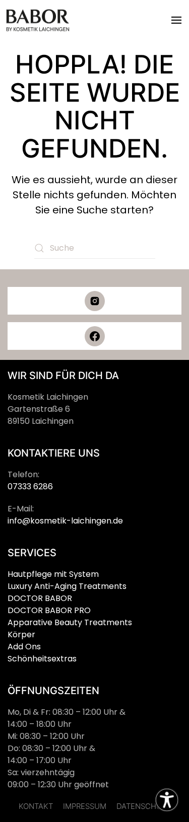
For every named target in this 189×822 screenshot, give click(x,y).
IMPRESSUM (84, 806)
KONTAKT (36, 806)
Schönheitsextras (42, 658)
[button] (176, 20)
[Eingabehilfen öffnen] (167, 800)
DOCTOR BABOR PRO (49, 610)
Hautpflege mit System (53, 574)
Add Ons (24, 646)
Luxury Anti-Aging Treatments (67, 586)
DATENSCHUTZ (143, 806)
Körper (21, 634)
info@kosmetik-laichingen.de (65, 521)
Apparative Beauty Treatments (70, 622)
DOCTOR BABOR (40, 598)
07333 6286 (30, 486)
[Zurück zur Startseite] (38, 20)
